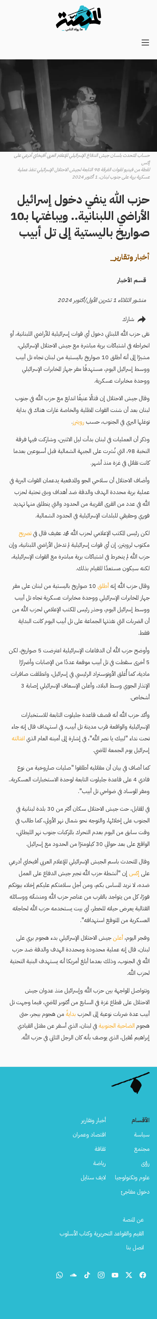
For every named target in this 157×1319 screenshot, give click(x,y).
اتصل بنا (135, 1247)
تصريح (25, 533)
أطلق (103, 586)
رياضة (99, 1163)
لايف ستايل (93, 1177)
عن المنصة (133, 1219)
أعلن (118, 937)
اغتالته (18, 738)
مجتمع (142, 1149)
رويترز (78, 421)
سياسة (142, 1134)
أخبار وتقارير (93, 1120)
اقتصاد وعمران (89, 1134)
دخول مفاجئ (135, 1191)
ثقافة (100, 1149)
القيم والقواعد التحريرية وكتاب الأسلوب (102, 1233)
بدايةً (71, 1014)
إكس (134, 873)
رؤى (145, 1163)
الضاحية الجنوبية (117, 1025)
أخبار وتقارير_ (130, 256)
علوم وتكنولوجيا (132, 1177)
